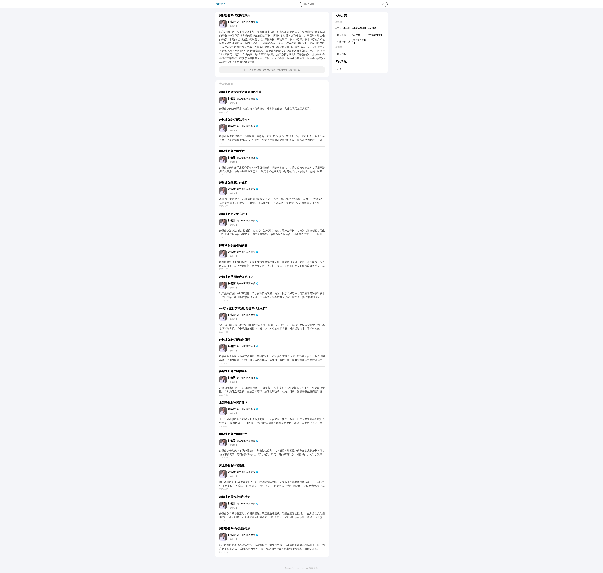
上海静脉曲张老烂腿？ (233, 402)
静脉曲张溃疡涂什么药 (233, 182)
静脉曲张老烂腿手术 (232, 151)
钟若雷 (232, 21)
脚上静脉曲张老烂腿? (232, 465)
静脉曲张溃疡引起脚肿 (233, 245)
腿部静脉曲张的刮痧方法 (234, 528)
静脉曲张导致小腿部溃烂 (234, 496)
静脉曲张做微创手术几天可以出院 (240, 92)
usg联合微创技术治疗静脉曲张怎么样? (243, 308)
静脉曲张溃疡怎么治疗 (233, 214)
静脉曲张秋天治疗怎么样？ (236, 276)
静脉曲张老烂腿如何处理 (234, 339)
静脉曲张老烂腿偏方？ (233, 434)
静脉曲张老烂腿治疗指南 (234, 119)
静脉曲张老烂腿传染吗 (233, 371)
